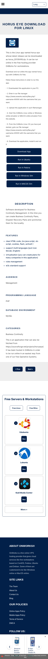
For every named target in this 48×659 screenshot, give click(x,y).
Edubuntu (24, 432)
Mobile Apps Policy (17, 615)
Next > (30, 369)
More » (24, 509)
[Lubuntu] (25, 453)
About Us (13, 590)
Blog (11, 598)
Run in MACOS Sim (24, 184)
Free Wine (33, 408)
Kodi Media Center (24, 493)
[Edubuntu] (25, 423)
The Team (13, 586)
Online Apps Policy (17, 611)
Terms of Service (16, 619)
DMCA (12, 623)
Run (24, 439)
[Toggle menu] (3, 4)
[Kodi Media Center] (25, 484)
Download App (24, 151)
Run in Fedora (24, 167)
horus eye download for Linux (24, 26)
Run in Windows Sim (24, 175)
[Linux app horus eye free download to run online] (12, 43)
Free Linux (16, 408)
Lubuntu (24, 462)
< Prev (17, 369)
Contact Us (14, 594)
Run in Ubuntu (24, 159)
